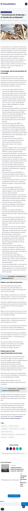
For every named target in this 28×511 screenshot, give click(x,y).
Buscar (2, 501)
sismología (4, 437)
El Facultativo (8, 4)
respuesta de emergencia (7, 434)
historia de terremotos (6, 431)
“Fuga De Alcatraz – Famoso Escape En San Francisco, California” (17, 469)
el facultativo (4, 428)
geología (22, 428)
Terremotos (11, 437)
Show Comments (14, 495)
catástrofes (4, 426)
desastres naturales (13, 426)
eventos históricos (13, 428)
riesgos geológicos (20, 434)
